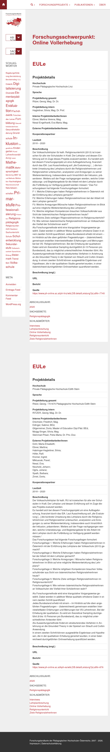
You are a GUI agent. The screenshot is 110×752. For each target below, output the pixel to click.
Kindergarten (13, 149)
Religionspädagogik (40, 316)
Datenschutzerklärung (51, 743)
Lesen (13, 158)
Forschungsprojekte (54, 4)
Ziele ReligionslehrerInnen (43, 338)
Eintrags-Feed (13, 289)
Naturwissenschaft (12, 184)
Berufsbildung (15, 76)
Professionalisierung (13, 209)
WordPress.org (13, 304)
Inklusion (12, 140)
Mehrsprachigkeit (13, 169)
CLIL (19, 79)
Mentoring (10, 175)
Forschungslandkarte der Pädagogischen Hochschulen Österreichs (60, 740)
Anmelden (11, 284)
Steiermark (12, 256)
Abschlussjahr (15, 38)
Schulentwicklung (13, 238)
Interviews (35, 325)
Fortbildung (13, 121)
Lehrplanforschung (39, 328)
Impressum (35, 743)
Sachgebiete (15, 52)
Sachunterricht (12, 232)
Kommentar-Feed (12, 297)
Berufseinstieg (11, 79)
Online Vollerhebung (40, 332)
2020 (32, 306)
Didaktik (9, 84)
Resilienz (13, 229)
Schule (9, 236)
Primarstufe (13, 198)
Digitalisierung (13, 86)
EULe (39, 63)
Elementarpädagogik (13, 96)
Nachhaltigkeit (15, 181)
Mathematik (11, 164)
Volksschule (12, 264)
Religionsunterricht (39, 335)
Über (102, 4)
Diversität (10, 92)
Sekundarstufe (12, 246)
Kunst (15, 151)
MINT (16, 175)
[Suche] (33, 4)
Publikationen (83, 4)
